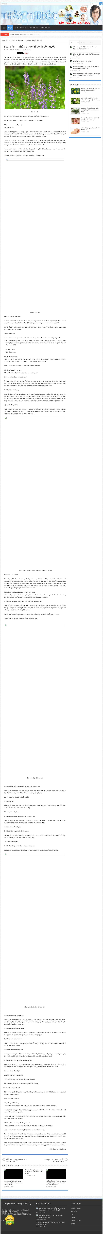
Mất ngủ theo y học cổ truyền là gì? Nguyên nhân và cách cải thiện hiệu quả (56, 1182)
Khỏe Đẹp (23, 28)
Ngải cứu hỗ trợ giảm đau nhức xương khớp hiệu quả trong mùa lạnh (90, 110)
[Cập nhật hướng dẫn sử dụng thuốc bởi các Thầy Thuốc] (51, 15)
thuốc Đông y (42, 1145)
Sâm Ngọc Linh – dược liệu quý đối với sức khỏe (54, 1160)
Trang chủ (4, 4)
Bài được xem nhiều (87, 43)
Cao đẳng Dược (21, 394)
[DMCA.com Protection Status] (9, 1220)
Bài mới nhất (74, 43)
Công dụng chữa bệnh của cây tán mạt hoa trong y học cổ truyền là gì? (13, 1182)
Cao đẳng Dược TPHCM (39, 131)
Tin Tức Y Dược (45, 28)
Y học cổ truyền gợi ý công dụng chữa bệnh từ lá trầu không (26, 34)
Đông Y (10, 28)
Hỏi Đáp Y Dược (33, 28)
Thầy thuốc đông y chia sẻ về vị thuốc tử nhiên (16, 1160)
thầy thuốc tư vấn (17, 1210)
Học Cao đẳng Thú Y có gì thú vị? (83, 61)
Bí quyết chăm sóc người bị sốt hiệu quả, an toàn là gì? (51, 1216)
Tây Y (16, 28)
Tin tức (73, 1217)
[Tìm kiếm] (100, 3)
